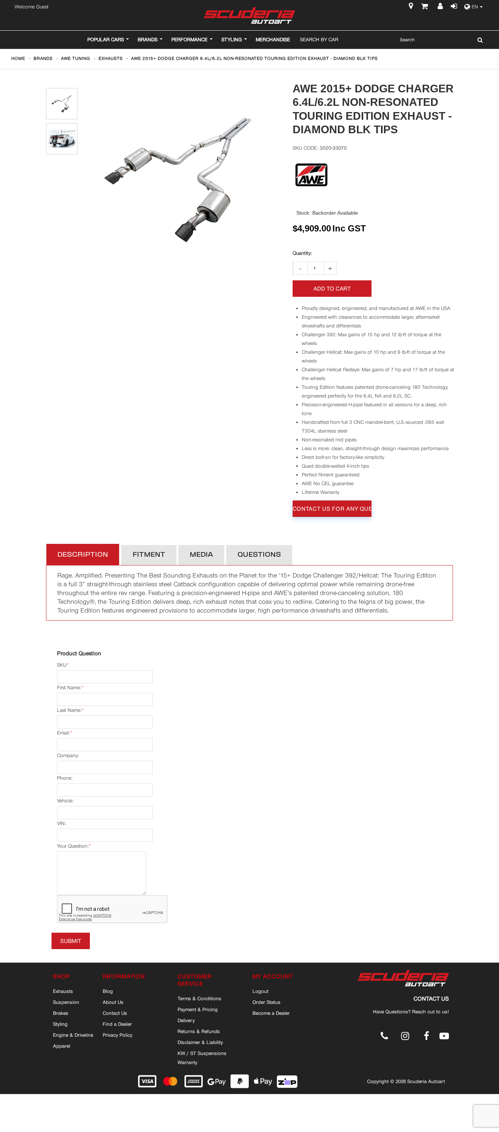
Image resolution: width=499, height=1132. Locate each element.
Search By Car (319, 39)
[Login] (452, 7)
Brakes (60, 1013)
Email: (63, 733)
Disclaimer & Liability (200, 1042)
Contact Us (115, 1013)
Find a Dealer (117, 1024)
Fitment (149, 555)
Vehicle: (65, 800)
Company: (68, 755)
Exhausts (63, 991)
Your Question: (72, 846)
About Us (113, 1002)
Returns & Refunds (199, 1031)
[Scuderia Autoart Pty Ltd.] (249, 15)
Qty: (302, 253)
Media (201, 555)
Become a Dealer (271, 1013)
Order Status (266, 1002)
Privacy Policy (117, 1035)
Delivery (186, 1020)
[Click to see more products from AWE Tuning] (312, 175)
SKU (61, 665)
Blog (108, 991)
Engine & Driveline (73, 1035)
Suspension (66, 1002)
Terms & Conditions (199, 998)
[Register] (441, 7)
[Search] (478, 39)
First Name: (69, 687)
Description (82, 555)
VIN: (61, 823)
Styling (60, 1024)
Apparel (61, 1046)
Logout (260, 991)
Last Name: (69, 710)
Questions (259, 555)
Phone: (64, 778)
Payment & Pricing (198, 1009)
